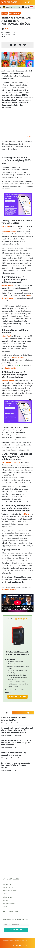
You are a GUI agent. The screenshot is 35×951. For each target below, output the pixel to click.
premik (17, 758)
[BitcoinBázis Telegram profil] (23, 946)
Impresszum (7, 884)
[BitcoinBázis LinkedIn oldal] (20, 946)
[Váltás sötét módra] (29, 2)
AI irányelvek (7, 897)
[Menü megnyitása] (32, 2)
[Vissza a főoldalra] (9, 2)
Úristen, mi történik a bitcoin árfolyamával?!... (14, 719)
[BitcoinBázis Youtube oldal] (17, 946)
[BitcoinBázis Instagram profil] (13, 946)
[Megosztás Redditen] (19, 45)
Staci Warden (6, 462)
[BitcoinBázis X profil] (10, 946)
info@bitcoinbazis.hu (13, 911)
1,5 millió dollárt (9, 368)
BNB (10, 7)
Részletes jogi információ (8, 589)
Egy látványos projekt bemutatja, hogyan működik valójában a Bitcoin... (15, 765)
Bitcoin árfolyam (18, 357)
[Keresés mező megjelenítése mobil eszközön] (26, 2)
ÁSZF (5, 894)
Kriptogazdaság (14, 13)
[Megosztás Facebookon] (10, 45)
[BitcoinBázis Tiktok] (26, 946)
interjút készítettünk (8, 231)
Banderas (18, 735)
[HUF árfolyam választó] (31, 7)
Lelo (16, 747)
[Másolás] (24, 45)
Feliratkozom (16, 930)
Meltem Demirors (7, 380)
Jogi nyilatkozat (8, 887)
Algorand (17, 462)
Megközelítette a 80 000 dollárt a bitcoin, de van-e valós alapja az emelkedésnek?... (16, 742)
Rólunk (5, 900)
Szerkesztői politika (9, 891)
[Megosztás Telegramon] (15, 45)
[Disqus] (17, 798)
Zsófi (6, 29)
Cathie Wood (6, 336)
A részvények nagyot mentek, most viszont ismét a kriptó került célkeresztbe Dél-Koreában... (17, 730)
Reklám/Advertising (9, 903)
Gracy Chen (5, 226)
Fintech (4, 13)
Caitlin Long (26, 514)
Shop (5, 906)
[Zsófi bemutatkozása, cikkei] (2, 29)
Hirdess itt (29, 136)
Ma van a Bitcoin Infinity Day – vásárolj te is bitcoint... (14, 754)
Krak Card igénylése (17, 697)
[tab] (6, 713)
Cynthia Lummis (7, 285)
